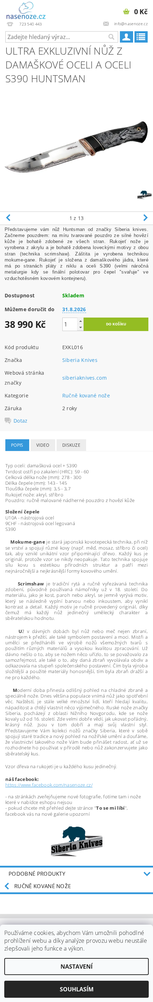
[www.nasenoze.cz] (26, 9)
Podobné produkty (37, 873)
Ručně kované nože (86, 395)
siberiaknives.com (84, 377)
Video (42, 445)
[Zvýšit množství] (80, 321)
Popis (17, 445)
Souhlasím (77, 989)
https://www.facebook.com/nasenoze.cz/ (49, 785)
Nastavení (76, 966)
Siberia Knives (79, 360)
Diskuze (71, 445)
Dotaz (21, 421)
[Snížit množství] (80, 327)
